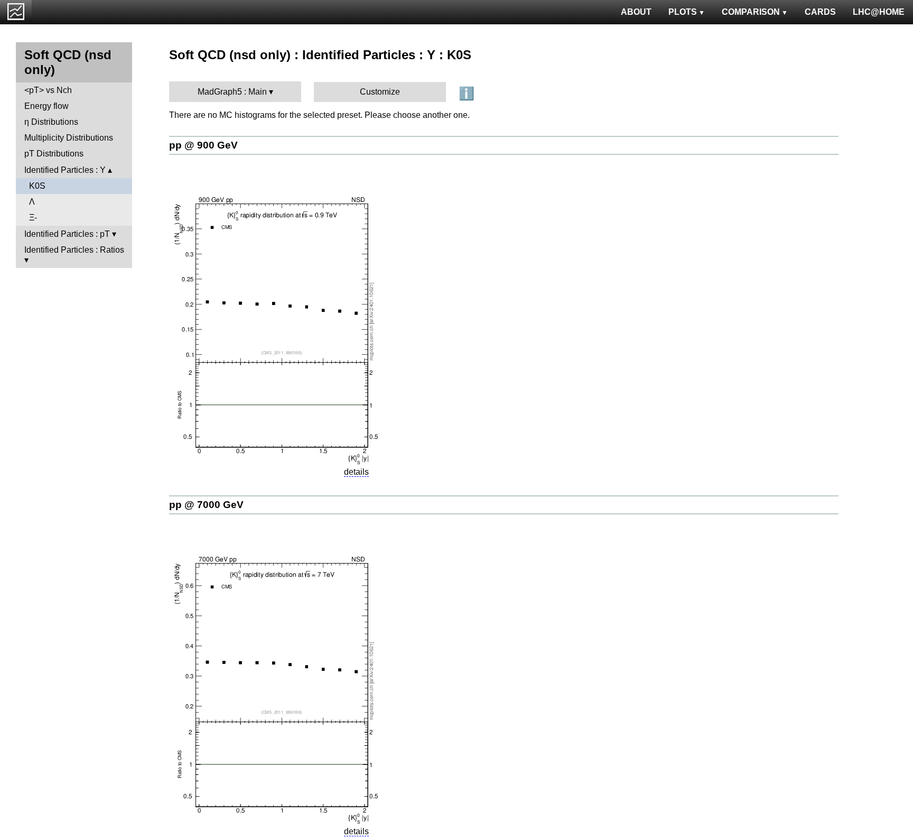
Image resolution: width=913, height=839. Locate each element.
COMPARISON (751, 11)
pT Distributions (53, 153)
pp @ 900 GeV (203, 145)
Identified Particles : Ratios (74, 249)
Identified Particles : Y (65, 169)
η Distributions (51, 121)
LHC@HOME (879, 11)
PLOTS (682, 11)
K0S (37, 185)
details (356, 471)
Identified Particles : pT (67, 233)
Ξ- (33, 217)
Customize (380, 91)
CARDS (820, 11)
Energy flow (46, 106)
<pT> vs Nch (48, 90)
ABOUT (636, 11)
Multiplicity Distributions (68, 137)
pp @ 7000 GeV (206, 504)
